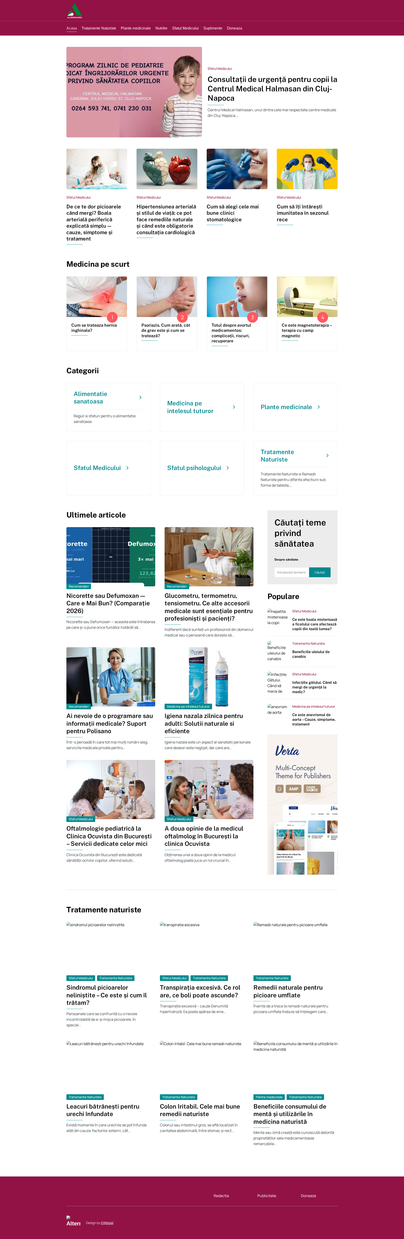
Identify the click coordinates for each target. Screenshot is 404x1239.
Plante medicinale (269, 1097)
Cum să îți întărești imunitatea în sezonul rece (303, 212)
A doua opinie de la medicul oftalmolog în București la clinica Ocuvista (204, 836)
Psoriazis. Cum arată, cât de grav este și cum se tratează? (165, 330)
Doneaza (308, 1195)
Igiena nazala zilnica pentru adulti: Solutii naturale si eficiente (204, 723)
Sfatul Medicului (220, 68)
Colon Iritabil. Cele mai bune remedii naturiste (200, 1110)
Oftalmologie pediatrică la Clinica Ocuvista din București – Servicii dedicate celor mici (109, 836)
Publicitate (266, 1195)
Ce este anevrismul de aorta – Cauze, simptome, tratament (313, 719)
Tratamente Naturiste (308, 643)
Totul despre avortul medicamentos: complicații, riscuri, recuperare (231, 333)
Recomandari (79, 586)
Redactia (221, 1195)
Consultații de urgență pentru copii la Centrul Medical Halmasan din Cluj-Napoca (272, 88)
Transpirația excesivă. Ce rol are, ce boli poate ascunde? (200, 991)
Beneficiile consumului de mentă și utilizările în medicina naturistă (289, 1114)
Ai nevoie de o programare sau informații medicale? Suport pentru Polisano (109, 723)
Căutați (320, 572)
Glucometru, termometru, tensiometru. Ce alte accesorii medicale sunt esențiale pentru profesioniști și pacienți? (209, 607)
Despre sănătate (286, 559)
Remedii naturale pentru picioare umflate (288, 991)
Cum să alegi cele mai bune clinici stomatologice (233, 212)
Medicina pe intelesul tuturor (188, 706)
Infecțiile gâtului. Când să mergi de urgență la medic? (314, 687)
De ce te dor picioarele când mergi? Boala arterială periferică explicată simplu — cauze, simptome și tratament (93, 222)
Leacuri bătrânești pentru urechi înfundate (102, 1110)
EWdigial (107, 1223)
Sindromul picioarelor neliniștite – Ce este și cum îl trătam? (106, 995)
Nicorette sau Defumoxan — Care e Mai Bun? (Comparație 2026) (108, 603)
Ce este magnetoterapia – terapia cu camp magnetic (307, 330)
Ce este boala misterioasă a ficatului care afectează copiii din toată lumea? (314, 624)
